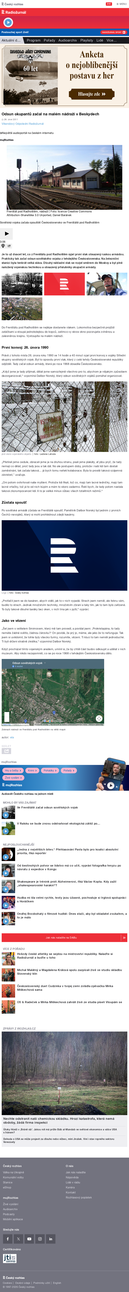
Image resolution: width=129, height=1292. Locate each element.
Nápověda (72, 1177)
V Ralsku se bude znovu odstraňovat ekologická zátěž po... (58, 823)
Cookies (7, 1283)
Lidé (100, 40)
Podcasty (9, 1214)
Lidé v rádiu (73, 1182)
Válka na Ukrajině (13, 1172)
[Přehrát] (6, 234)
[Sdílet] (9, 246)
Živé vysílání (12, 777)
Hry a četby (11, 770)
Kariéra (70, 1187)
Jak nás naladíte (76, 1172)
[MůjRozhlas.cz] (6, 140)
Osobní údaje (22, 1283)
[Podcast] (3, 246)
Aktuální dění (12, 40)
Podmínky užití (41, 1283)
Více (112, 40)
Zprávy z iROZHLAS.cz (19, 1028)
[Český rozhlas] (12, 4)
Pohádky (49, 770)
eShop (7, 1187)
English (57, 1283)
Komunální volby (13, 1177)
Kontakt (71, 1192)
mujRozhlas (9, 762)
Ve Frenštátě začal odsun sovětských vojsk (47, 807)
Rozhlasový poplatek (79, 1197)
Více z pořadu (14, 949)
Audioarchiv (67, 40)
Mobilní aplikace (13, 1219)
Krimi (31, 770)
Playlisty (86, 40)
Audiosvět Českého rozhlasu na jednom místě (27, 794)
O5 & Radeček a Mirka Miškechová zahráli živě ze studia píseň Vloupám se (69, 1002)
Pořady (49, 40)
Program (33, 40)
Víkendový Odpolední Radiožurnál (23, 123)
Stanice (7, 1182)
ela (12, 737)
